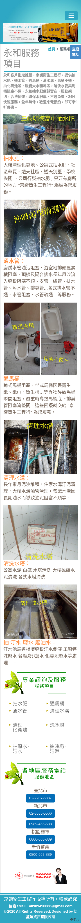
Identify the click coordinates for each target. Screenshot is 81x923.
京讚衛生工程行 (40, 11)
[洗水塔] (59, 728)
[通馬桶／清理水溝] (59, 707)
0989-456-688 (40, 824)
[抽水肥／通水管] (22, 707)
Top (76, 919)
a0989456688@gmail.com (50, 906)
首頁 (51, 49)
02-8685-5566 (40, 813)
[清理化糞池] (22, 728)
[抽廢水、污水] (22, 749)
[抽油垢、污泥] (59, 749)
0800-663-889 (40, 839)
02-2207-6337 (40, 798)
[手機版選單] (71, 15)
